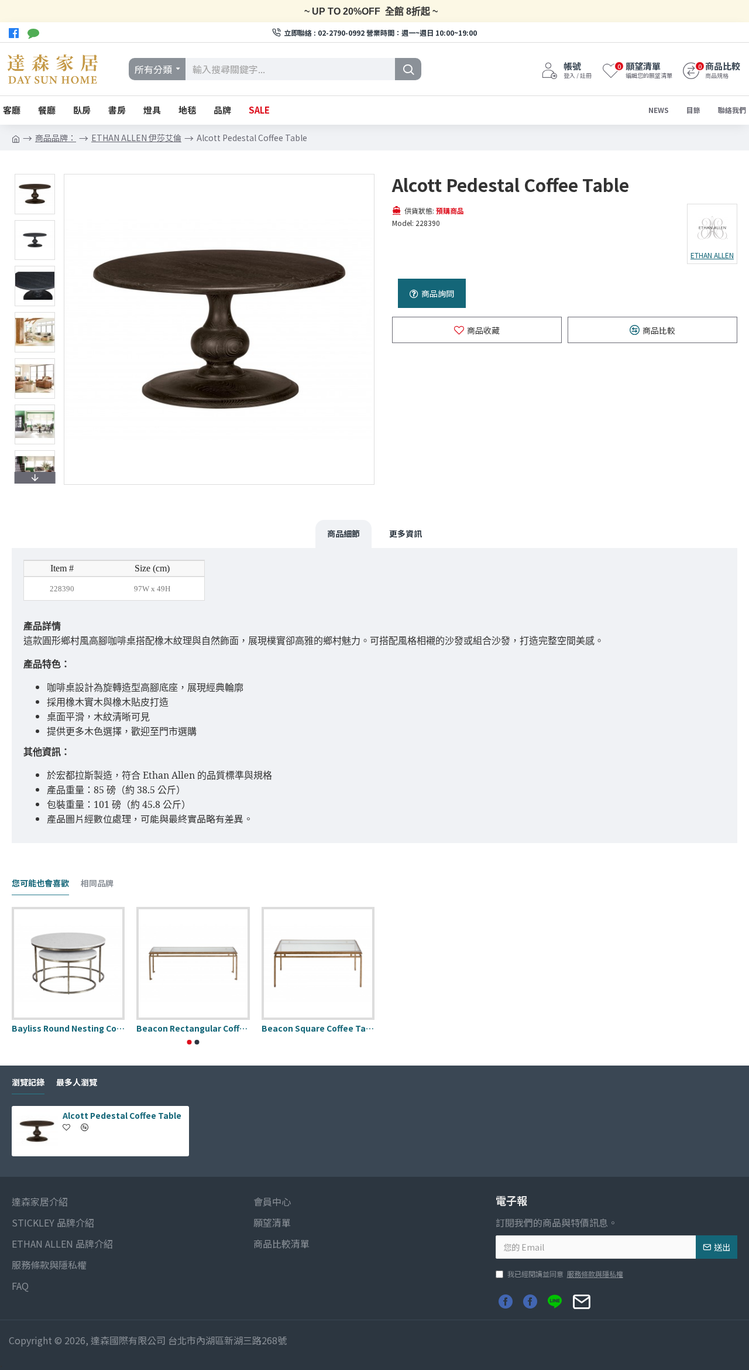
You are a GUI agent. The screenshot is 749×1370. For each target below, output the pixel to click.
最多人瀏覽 (76, 1082)
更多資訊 (405, 533)
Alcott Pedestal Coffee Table (122, 1115)
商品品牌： (55, 137)
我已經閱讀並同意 (565, 1274)
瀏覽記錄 (28, 1082)
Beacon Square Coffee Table (318, 1028)
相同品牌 (97, 883)
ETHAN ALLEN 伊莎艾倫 (136, 137)
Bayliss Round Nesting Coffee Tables (68, 1028)
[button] (34, 177)
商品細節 (343, 533)
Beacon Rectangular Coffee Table (192, 1028)
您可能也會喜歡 (40, 883)
